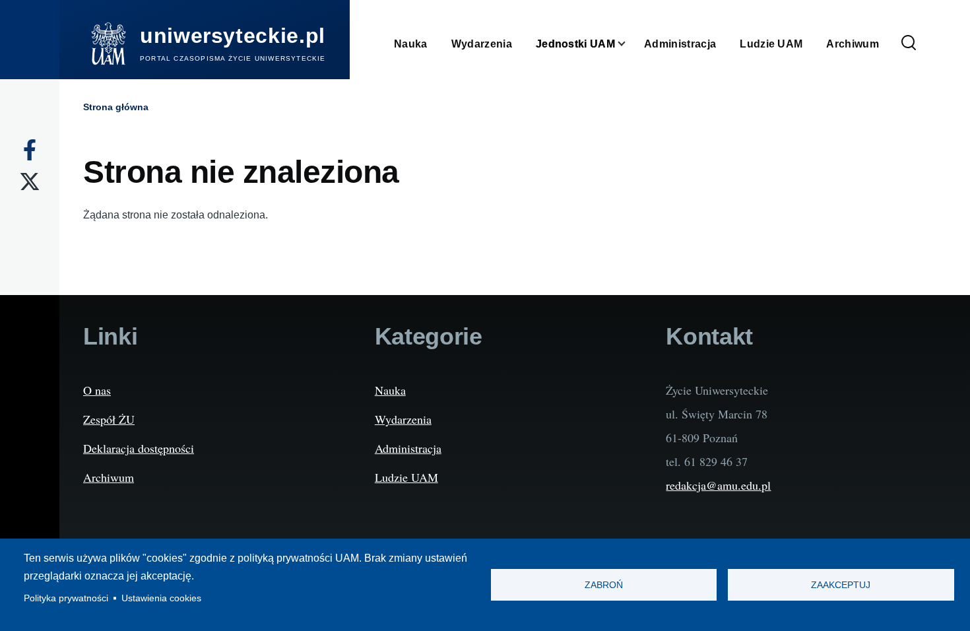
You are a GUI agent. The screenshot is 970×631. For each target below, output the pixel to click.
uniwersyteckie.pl (232, 36)
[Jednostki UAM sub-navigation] (629, 44)
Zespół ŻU (109, 419)
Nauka (390, 390)
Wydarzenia (403, 419)
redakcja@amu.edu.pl (718, 485)
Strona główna (115, 107)
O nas (97, 390)
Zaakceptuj (840, 585)
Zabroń (604, 585)
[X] (29, 181)
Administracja (408, 448)
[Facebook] (29, 149)
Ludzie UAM (406, 477)
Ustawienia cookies (161, 598)
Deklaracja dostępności (138, 448)
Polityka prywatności (66, 598)
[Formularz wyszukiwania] (908, 43)
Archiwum (108, 477)
